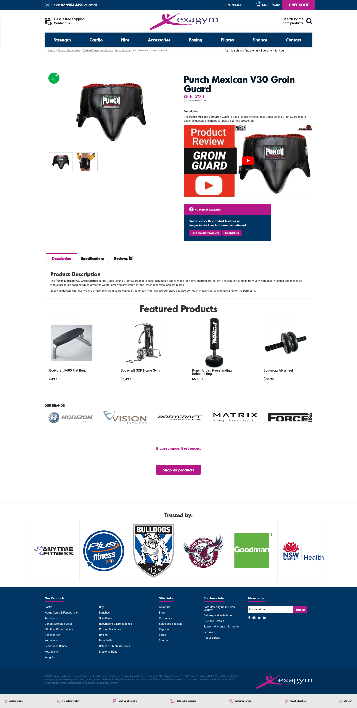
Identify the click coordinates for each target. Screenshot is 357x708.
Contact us (62, 23)
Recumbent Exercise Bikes (115, 623)
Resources (165, 618)
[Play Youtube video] (248, 161)
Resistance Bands (56, 646)
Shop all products (178, 469)
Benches (104, 612)
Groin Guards (123, 50)
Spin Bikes (105, 618)
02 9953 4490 (72, 5)
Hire (125, 39)
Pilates (227, 39)
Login (162, 635)
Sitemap (164, 640)
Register (164, 629)
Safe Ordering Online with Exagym (219, 608)
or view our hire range (179, 478)
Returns (208, 632)
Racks (48, 607)
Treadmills (51, 618)
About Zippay (212, 637)
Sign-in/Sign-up (235, 5)
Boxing (195, 39)
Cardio (96, 39)
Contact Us (232, 233)
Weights (50, 657)
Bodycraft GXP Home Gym (140, 370)
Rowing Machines (110, 629)
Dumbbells (105, 640)
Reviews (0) (124, 258)
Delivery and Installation (218, 615)
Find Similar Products (205, 233)
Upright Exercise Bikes (59, 623)
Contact (293, 39)
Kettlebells (51, 640)
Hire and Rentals (214, 621)
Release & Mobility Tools (114, 646)
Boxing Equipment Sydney (98, 50)
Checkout (299, 4)
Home (51, 50)
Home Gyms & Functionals (61, 612)
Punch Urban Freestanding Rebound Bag (212, 372)
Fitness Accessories (69, 50)
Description (61, 258)
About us (164, 607)
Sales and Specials (170, 623)
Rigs (101, 607)
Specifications (92, 258)
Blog (162, 612)
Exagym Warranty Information (222, 626)
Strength (62, 39)
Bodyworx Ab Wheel (278, 370)
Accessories (159, 39)
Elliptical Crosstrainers (59, 629)
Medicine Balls (108, 651)
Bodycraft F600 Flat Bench (68, 370)
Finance (260, 39)
